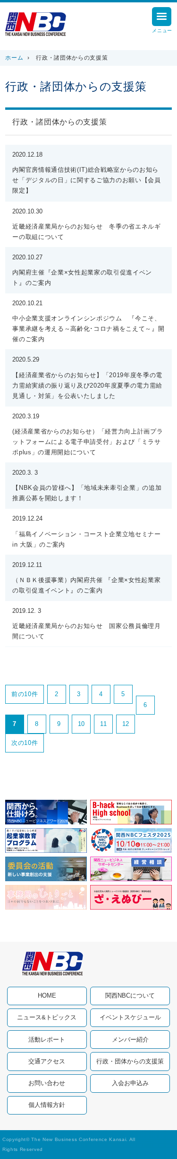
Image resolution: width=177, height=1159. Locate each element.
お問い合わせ (46, 1083)
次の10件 (24, 742)
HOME (47, 995)
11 (103, 723)
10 (81, 723)
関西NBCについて (130, 995)
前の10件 (24, 694)
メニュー (162, 30)
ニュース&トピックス (46, 1017)
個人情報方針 (46, 1104)
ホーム (14, 57)
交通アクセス (46, 1061)
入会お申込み (130, 1083)
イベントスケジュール (130, 1017)
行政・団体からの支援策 (130, 1061)
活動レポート (46, 1039)
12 (125, 723)
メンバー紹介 (130, 1039)
